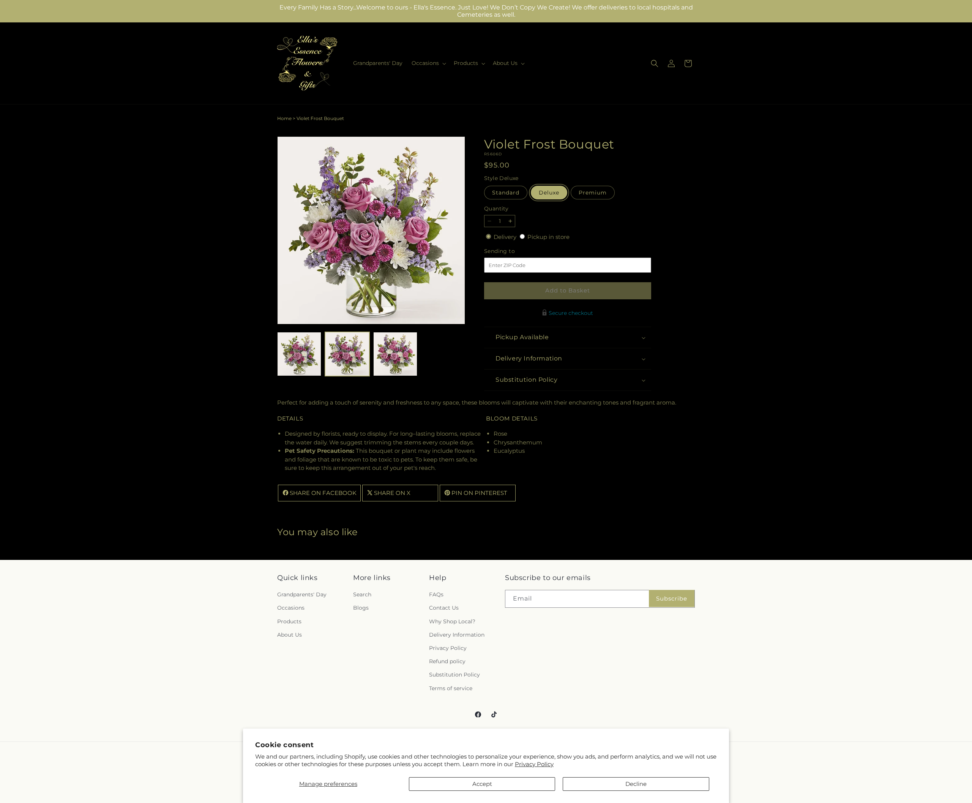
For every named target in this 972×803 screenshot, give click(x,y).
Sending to (511, 251)
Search (362, 594)
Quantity (496, 208)
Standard (505, 192)
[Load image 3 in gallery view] (395, 354)
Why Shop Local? (452, 621)
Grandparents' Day (302, 594)
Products (289, 621)
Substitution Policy (454, 675)
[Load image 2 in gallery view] (347, 354)
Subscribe (671, 598)
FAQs (436, 594)
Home (284, 118)
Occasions (291, 608)
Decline (636, 783)
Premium (593, 192)
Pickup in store (548, 236)
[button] (428, 63)
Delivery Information (456, 634)
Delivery (506, 236)
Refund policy (447, 661)
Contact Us (444, 608)
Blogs (361, 608)
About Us (289, 634)
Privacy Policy (534, 764)
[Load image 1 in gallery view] (299, 354)
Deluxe (549, 192)
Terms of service (450, 688)
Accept (482, 783)
